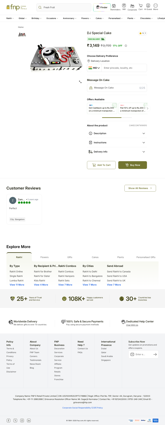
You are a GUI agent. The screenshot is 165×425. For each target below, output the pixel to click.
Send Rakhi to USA (117, 276)
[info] (125, 45)
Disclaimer (11, 371)
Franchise (58, 379)
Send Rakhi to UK (116, 280)
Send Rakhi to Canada (119, 271)
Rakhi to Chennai (91, 280)
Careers (33, 356)
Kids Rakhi (39, 280)
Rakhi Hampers (66, 276)
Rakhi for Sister (42, 276)
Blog (32, 368)
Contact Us (83, 348)
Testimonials (35, 360)
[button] (10, 18)
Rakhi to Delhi (90, 271)
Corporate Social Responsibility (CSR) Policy (82, 408)
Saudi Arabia (107, 356)
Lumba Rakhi (16, 280)
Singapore (106, 360)
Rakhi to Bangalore (92, 276)
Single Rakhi (16, 276)
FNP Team (34, 352)
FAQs (80, 352)
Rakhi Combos (65, 271)
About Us (34, 348)
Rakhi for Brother (43, 271)
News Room (35, 364)
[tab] (19, 256)
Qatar (103, 352)
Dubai (104, 348)
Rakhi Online (16, 271)
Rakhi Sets (63, 280)
